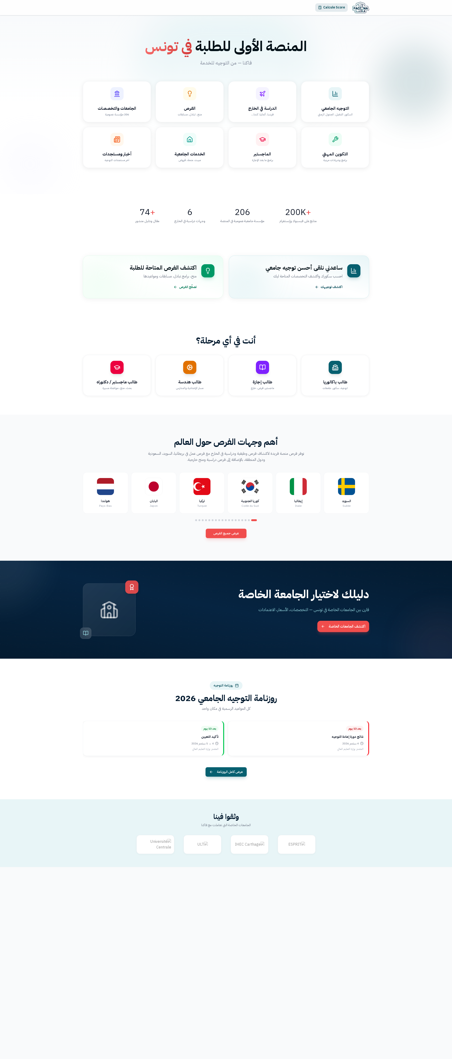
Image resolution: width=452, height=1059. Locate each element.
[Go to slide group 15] (206, 520)
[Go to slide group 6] (236, 520)
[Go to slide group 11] (219, 520)
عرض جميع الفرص (226, 533)
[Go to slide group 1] (254, 520)
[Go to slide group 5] (239, 520)
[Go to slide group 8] (229, 520)
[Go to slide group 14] (209, 520)
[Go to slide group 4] (242, 520)
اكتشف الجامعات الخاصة (347, 626)
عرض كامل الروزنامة (230, 771)
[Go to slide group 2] (249, 520)
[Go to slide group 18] (196, 520)
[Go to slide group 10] (222, 520)
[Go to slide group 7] (232, 520)
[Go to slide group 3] (245, 520)
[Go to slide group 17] (199, 520)
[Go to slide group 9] (226, 520)
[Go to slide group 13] (213, 520)
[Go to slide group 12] (216, 520)
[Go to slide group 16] (203, 520)
